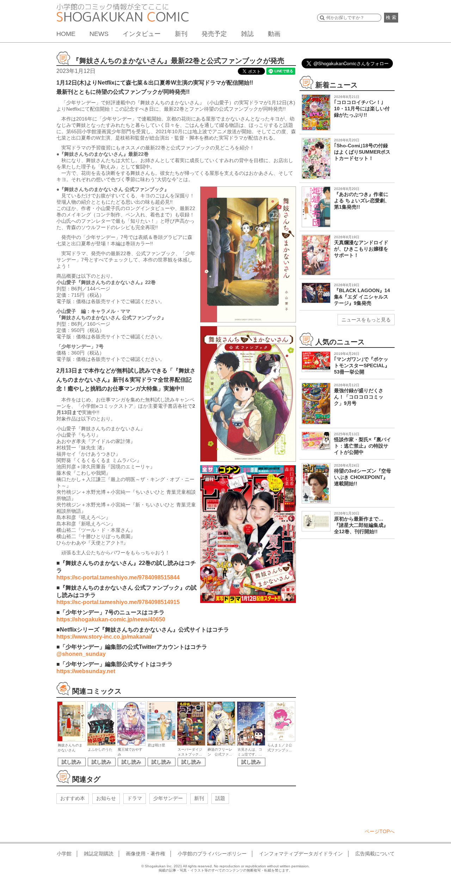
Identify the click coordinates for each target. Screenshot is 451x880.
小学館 (64, 853)
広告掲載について (375, 853)
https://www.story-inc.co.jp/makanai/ (104, 637)
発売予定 (214, 33)
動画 (274, 33)
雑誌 (247, 33)
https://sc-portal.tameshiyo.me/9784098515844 (118, 577)
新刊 (181, 33)
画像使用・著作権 (145, 853)
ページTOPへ (380, 831)
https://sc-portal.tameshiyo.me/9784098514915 (118, 602)
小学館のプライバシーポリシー (212, 853)
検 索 (391, 17)
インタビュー (142, 33)
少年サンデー (168, 798)
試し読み (71, 762)
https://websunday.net (85, 671)
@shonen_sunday (81, 654)
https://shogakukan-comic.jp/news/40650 (110, 619)
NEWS (99, 33)
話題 (220, 798)
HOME (65, 33)
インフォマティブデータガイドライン (301, 853)
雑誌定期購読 (98, 853)
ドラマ (134, 798)
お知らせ (106, 798)
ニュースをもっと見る (366, 319)
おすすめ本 (72, 798)
